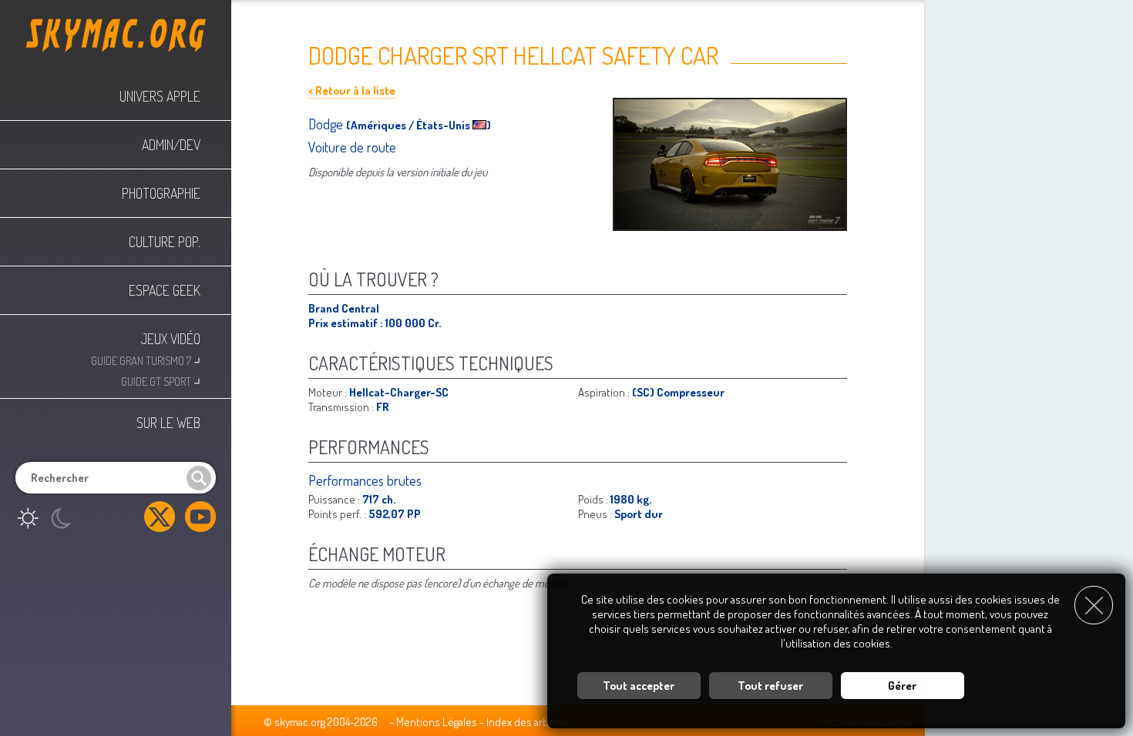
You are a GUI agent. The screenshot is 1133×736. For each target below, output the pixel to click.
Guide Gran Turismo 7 (145, 359)
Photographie (161, 193)
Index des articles (527, 721)
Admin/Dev (171, 144)
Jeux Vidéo (170, 338)
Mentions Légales (436, 721)
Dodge (327, 123)
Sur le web (168, 422)
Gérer (902, 685)
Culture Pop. (164, 241)
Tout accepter (638, 685)
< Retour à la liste (351, 90)
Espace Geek (164, 290)
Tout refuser (770, 685)
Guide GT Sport (160, 380)
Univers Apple (159, 96)
